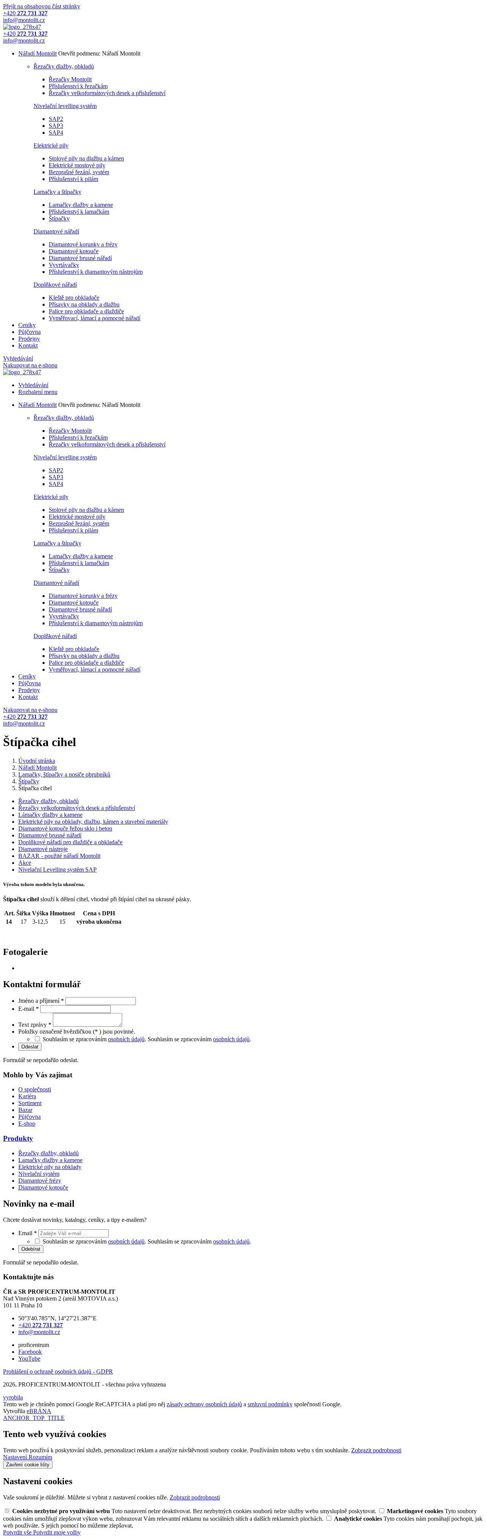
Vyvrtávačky (64, 265)
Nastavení (16, 1457)
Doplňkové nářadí (55, 284)
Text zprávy (34, 1024)
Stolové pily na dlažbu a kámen (86, 158)
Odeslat (29, 1047)
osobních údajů (126, 1039)
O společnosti (34, 1089)
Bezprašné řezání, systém (79, 172)
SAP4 (56, 132)
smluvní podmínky (270, 1404)
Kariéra (27, 1096)
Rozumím (40, 1457)
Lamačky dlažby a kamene (81, 205)
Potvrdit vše (18, 1532)
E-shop (26, 1123)
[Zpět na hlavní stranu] (22, 27)
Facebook (30, 1351)
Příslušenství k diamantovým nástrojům (96, 271)
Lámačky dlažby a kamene (50, 815)
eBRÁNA (39, 1411)
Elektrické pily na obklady (49, 1167)
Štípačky (59, 218)
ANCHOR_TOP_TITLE (34, 1418)
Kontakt (28, 345)
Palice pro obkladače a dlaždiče (86, 311)
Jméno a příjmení (41, 1000)
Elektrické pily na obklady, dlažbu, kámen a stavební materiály (93, 821)
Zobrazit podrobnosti (376, 1450)
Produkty (18, 1138)
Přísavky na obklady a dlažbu (84, 304)
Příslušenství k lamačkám (79, 211)
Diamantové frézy (39, 1180)
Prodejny (29, 338)
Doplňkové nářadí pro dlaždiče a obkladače (70, 842)
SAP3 (56, 125)
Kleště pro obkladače (74, 297)
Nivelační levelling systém (65, 106)
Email (27, 1233)
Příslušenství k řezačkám (78, 86)
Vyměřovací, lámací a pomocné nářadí (94, 318)
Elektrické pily (50, 145)
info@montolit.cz (39, 1332)
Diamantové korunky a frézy (83, 244)
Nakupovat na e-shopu (30, 365)
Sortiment (29, 1103)
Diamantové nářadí (56, 231)
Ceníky (27, 325)
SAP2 (56, 119)
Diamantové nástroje (43, 849)
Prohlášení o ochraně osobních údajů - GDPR (58, 1371)
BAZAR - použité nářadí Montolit (59, 856)
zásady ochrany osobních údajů (204, 1404)
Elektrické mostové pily (77, 165)
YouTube (29, 1358)
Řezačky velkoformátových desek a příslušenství (107, 93)
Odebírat (30, 1249)
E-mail (28, 1008)
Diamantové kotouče (74, 251)
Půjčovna (29, 332)
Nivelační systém (38, 1174)
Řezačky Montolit (70, 79)
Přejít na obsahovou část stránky (41, 6)
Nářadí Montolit (37, 53)
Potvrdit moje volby (57, 1532)
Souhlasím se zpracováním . (199, 1039)
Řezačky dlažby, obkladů (63, 66)
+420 (40, 1325)
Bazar (25, 1110)
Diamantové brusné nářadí (80, 258)
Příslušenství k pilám (73, 179)
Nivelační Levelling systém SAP (57, 869)
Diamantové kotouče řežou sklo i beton (65, 828)
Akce (24, 862)
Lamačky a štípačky (57, 192)
